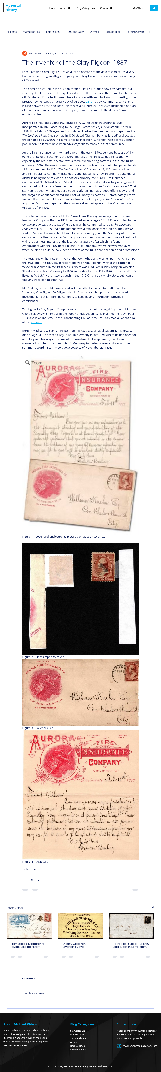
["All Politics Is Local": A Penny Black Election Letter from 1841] (131, 926)
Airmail (94, 31)
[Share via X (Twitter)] (31, 879)
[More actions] (137, 53)
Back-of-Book (112, 31)
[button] (150, 32)
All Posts (12, 31)
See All (150, 907)
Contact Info (126, 1027)
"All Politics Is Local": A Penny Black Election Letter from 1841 (131, 945)
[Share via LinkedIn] (39, 879)
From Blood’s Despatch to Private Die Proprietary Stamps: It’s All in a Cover (27, 945)
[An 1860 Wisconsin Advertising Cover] (80, 926)
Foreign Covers (78, 1052)
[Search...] (153, 8)
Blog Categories (82, 1027)
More (130, 31)
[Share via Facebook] (23, 879)
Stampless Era (31, 31)
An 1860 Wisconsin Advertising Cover (74, 945)
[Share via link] (46, 879)
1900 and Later (75, 31)
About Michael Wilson (20, 1027)
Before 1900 (53, 31)
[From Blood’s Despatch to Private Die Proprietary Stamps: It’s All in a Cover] (29, 926)
